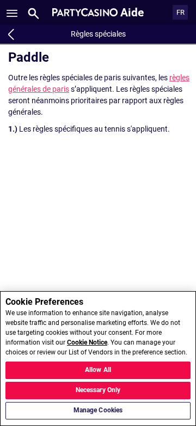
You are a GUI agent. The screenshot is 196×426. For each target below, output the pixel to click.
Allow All (98, 370)
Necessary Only (98, 390)
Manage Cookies (98, 410)
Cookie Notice (87, 342)
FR (180, 12)
